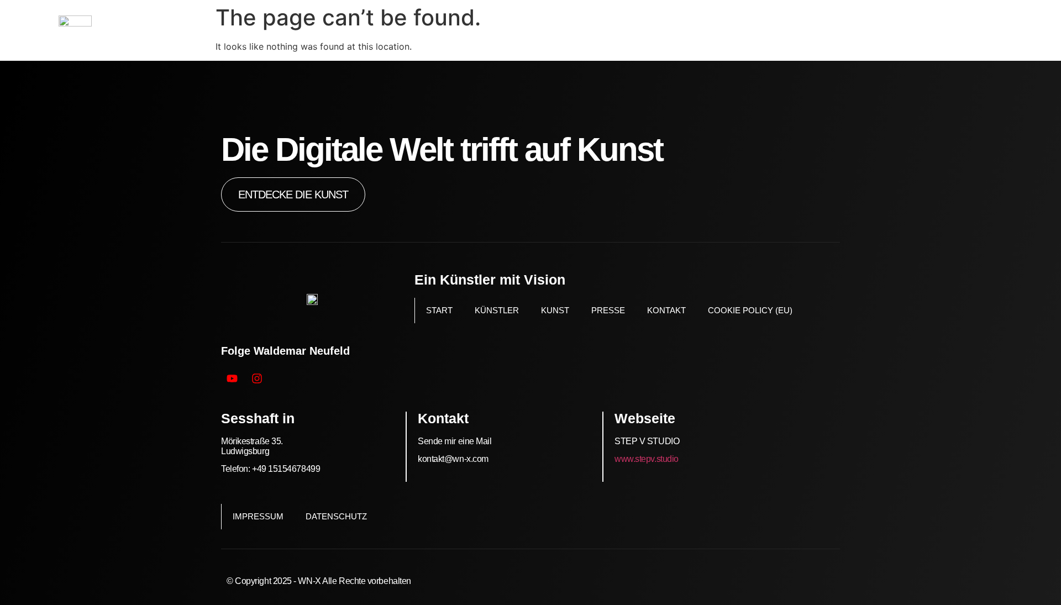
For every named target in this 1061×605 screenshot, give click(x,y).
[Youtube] (232, 378)
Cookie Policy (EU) (750, 310)
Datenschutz (336, 516)
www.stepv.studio (646, 459)
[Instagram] (257, 378)
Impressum (258, 516)
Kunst (555, 310)
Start (439, 310)
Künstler (497, 310)
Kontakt (666, 310)
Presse (608, 310)
